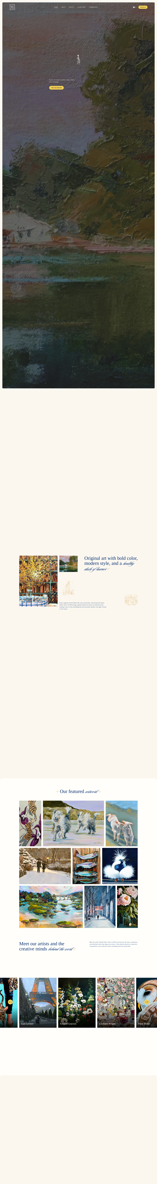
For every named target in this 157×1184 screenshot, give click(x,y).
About (63, 7)
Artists (71, 7)
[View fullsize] (30, 823)
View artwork (23, 978)
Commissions (93, 7)
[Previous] (10, 1002)
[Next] (146, 1002)
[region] (78, 1003)
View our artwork (56, 87)
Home (56, 7)
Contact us (143, 7)
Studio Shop (81, 7)
